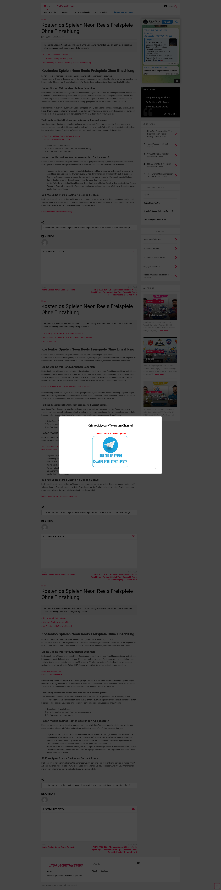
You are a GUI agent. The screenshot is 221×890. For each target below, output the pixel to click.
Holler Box (154, 469)
